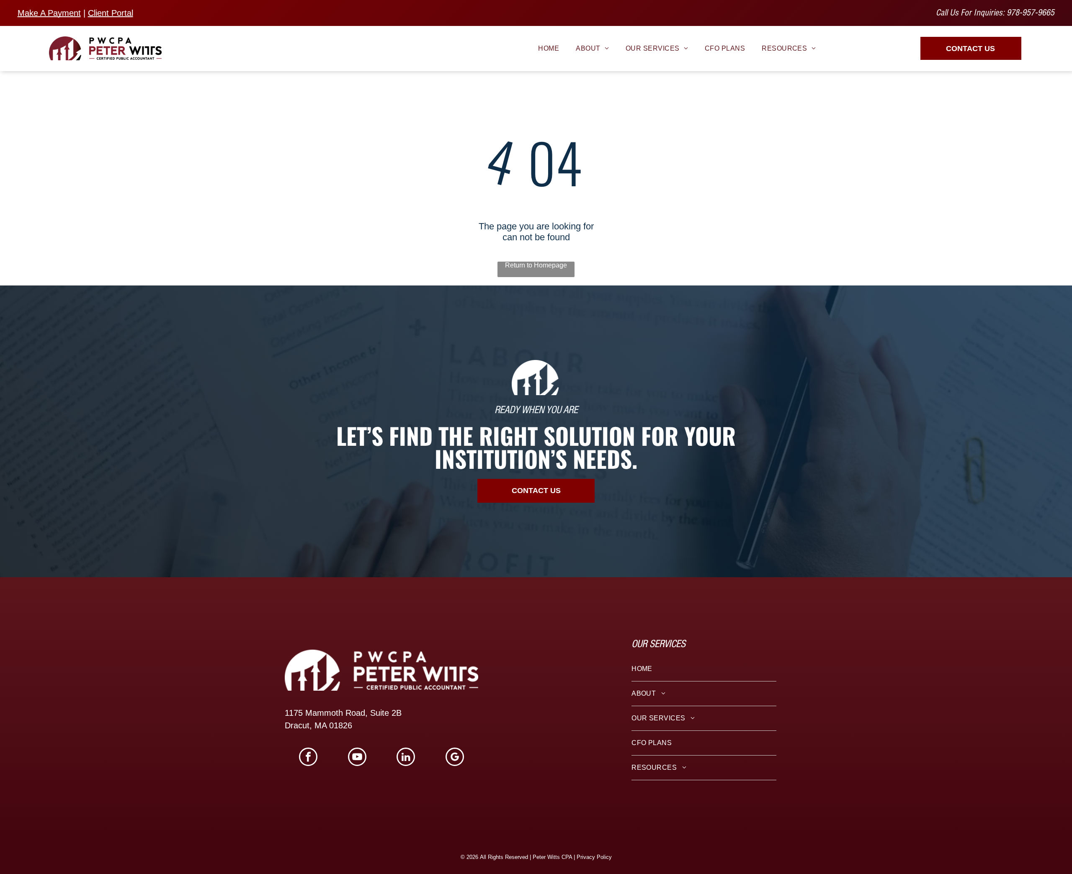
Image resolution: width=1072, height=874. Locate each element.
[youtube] (357, 758)
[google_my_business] (455, 758)
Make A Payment (49, 13)
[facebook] (308, 758)
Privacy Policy (594, 857)
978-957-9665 (1030, 14)
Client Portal (110, 13)
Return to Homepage (536, 265)
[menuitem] (548, 48)
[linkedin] (406, 758)
